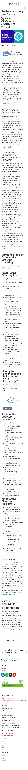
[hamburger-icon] (26, 8)
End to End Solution (7, 695)
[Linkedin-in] (3, 675)
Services (4, 705)
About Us (3, 665)
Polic (7, 764)
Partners (4, 738)
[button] (21, 640)
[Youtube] (14, 675)
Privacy (4, 764)
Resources (5, 752)
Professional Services (8, 730)
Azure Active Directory (8, 102)
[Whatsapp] (7, 675)
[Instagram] (10, 675)
